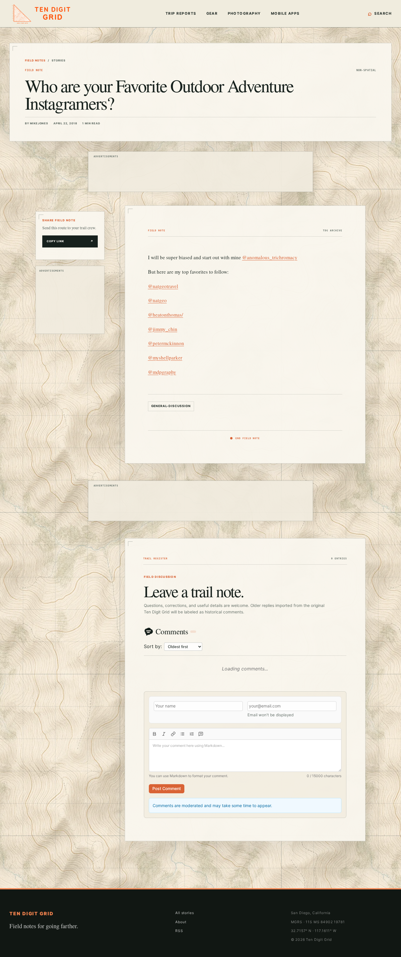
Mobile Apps (285, 13)
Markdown (178, 776)
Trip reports (181, 13)
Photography (244, 13)
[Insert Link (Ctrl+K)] (173, 734)
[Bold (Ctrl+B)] (154, 734)
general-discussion (171, 406)
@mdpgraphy (162, 372)
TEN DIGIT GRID (31, 913)
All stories (184, 913)
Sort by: (153, 646)
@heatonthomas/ (165, 314)
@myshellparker (165, 357)
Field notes (35, 60)
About (180, 922)
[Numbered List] (191, 734)
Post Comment (166, 788)
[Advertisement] (200, 173)
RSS (179, 930)
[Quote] (201, 734)
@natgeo (157, 300)
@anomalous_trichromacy (269, 257)
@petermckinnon (166, 343)
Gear (212, 13)
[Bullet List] (182, 734)
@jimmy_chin (162, 329)
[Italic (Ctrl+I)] (163, 734)
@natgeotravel (163, 286)
